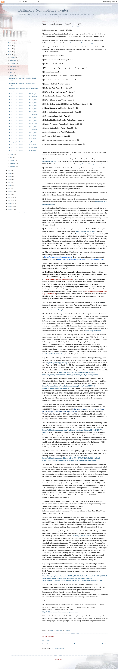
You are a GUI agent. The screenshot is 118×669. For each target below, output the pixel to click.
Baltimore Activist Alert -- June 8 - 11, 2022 (23, 139)
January (12, 166)
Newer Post (45, 644)
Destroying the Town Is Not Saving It (20, 142)
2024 (10, 49)
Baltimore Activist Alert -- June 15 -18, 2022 (23, 124)
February (13, 163)
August (12, 69)
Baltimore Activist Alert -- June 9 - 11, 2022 (23, 136)
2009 (10, 206)
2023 (10, 52)
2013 (10, 194)
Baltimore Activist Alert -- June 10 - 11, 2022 (23, 133)
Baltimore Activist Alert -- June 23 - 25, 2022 (23, 103)
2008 (10, 209)
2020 (10, 173)
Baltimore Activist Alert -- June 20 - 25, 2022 (23, 112)
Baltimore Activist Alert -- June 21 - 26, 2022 (23, 109)
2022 (10, 55)
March (12, 160)
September (13, 66)
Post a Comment (46, 640)
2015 (10, 188)
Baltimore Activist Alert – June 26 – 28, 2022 (23, 97)
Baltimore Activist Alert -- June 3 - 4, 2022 (22, 151)
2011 (10, 200)
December (13, 57)
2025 (10, 46)
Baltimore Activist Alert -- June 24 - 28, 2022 (23, 100)
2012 (10, 197)
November (13, 60)
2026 (10, 43)
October (12, 63)
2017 (10, 182)
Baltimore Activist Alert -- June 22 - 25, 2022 (23, 106)
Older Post (105, 644)
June (11, 75)
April (11, 157)
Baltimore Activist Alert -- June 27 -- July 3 (22, 94)
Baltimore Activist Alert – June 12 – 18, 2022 (23, 130)
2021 (10, 170)
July (11, 72)
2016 (10, 185)
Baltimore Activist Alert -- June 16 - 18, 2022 (23, 121)
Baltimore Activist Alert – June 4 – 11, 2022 (23, 148)
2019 (10, 176)
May (11, 154)
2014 (10, 191)
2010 (10, 203)
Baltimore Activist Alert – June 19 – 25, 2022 (23, 115)
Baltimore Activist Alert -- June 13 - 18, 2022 (23, 127)
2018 (10, 179)
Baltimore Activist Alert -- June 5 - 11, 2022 (23, 145)
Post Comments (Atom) (58, 648)
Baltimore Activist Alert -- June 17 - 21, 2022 (23, 118)
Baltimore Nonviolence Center (43, 10)
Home (75, 644)
